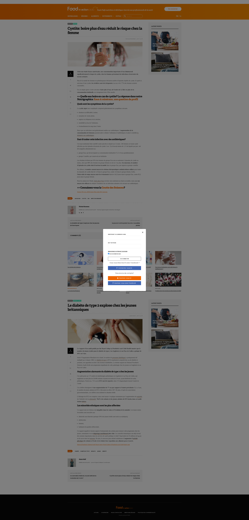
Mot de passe (112, 242)
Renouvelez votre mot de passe (117, 251)
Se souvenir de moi (115, 254)
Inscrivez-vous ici (125, 278)
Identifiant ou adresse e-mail (117, 234)
